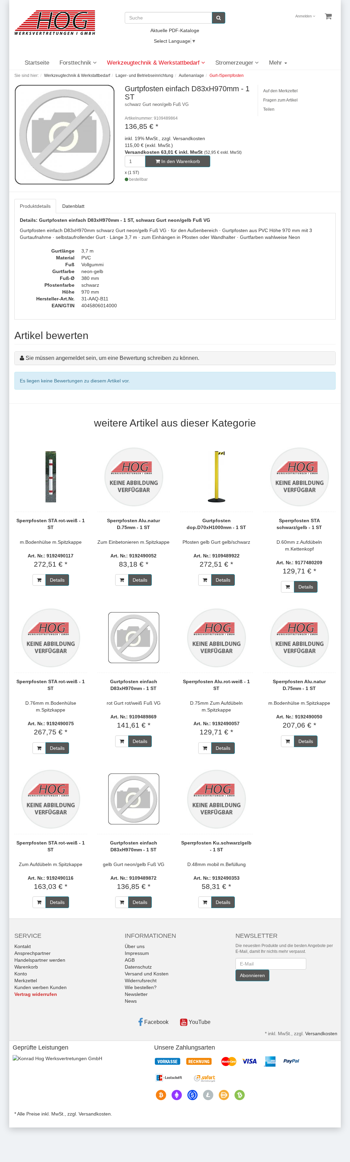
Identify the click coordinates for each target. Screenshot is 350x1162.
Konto (20, 973)
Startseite (37, 62)
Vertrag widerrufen (35, 994)
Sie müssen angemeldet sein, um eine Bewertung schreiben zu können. (112, 358)
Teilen (268, 109)
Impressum (137, 953)
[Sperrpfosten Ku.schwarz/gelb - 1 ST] (216, 799)
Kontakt (22, 946)
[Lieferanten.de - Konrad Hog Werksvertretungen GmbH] (57, 1058)
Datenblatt (73, 206)
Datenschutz (138, 967)
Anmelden (304, 16)
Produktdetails (35, 206)
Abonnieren (252, 975)
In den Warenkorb (180, 161)
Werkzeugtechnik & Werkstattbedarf (154, 62)
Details (57, 580)
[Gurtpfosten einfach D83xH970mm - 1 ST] (133, 638)
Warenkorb (26, 967)
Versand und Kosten (147, 973)
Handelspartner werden (39, 960)
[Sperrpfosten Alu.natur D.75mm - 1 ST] (133, 477)
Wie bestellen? (141, 987)
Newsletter (136, 994)
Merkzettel (25, 980)
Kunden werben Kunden (40, 987)
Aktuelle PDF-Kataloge (174, 30)
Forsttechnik (76, 62)
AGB (130, 960)
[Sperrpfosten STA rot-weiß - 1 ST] (50, 477)
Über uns (135, 946)
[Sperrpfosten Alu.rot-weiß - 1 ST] (216, 638)
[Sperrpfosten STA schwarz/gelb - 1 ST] (299, 477)
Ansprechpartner (32, 953)
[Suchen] (218, 18)
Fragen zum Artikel (280, 100)
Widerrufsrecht (141, 980)
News (131, 1001)
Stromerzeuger (235, 62)
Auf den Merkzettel (280, 91)
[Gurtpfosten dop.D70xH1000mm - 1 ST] (216, 477)
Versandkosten (321, 1033)
